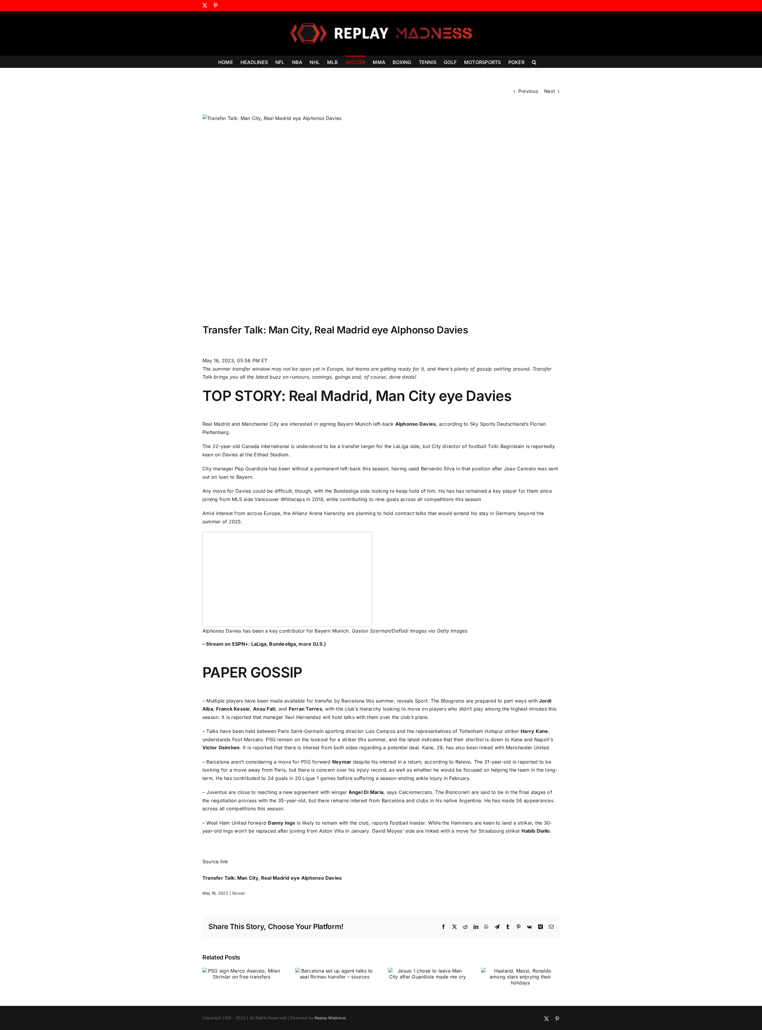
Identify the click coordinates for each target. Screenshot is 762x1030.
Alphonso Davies (415, 424)
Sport (421, 701)
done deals (402, 377)
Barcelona (352, 701)
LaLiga (400, 446)
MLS (237, 499)
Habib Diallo (535, 831)
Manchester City (260, 424)
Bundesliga (346, 491)
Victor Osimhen (221, 747)
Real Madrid (216, 424)
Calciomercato (415, 792)
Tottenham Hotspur (481, 731)
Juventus (216, 792)
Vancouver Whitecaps (279, 499)
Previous (528, 91)
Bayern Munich (354, 424)
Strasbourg (491, 831)
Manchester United (527, 747)
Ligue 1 (310, 778)
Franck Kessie (233, 709)
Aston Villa (331, 831)
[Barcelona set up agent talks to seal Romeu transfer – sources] (334, 971)
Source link (215, 861)
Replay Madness (330, 1017)
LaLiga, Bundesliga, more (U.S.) (288, 644)
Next (549, 91)
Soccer (238, 893)
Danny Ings (281, 823)
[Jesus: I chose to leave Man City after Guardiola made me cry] (427, 971)
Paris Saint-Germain (301, 731)
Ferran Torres (305, 709)
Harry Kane (534, 731)
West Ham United (226, 823)
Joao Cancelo (520, 469)
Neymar (341, 762)
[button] (534, 62)
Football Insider (407, 823)
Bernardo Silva (438, 469)
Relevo (463, 762)
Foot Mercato (247, 739)
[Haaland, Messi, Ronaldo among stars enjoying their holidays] (520, 971)
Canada (250, 446)
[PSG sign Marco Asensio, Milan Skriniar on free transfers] (241, 971)
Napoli (541, 739)
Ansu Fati (264, 709)
